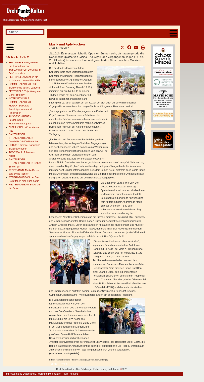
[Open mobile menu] (173, 33)
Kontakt (74, 373)
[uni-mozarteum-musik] (163, 114)
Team (65, 373)
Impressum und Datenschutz (21, 373)
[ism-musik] (163, 82)
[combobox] (25, 32)
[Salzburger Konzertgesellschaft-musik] (163, 56)
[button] (123, 47)
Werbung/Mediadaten (49, 373)
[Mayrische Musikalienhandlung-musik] (163, 97)
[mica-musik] (163, 72)
